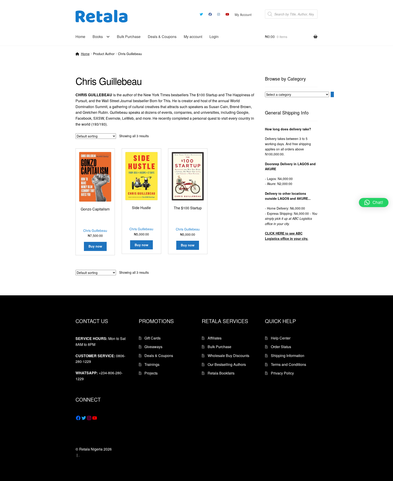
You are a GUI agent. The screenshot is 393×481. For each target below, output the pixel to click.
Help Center (280, 338)
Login (214, 36)
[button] (373, 202)
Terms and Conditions (288, 364)
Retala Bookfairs (221, 373)
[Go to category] (332, 94)
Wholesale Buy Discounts (228, 355)
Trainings (151, 364)
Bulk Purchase (129, 36)
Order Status (281, 346)
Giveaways (153, 346)
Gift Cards (152, 338)
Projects (151, 373)
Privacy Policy (282, 373)
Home (80, 36)
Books (98, 36)
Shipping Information (287, 355)
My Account (243, 14)
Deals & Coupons (162, 36)
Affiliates (215, 338)
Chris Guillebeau (95, 230)
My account (193, 36)
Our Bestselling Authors (227, 364)
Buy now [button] (95, 246)
